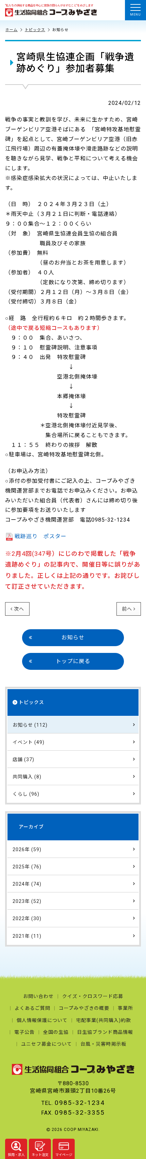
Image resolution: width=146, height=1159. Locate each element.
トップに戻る (73, 661)
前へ (127, 609)
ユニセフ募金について (46, 1044)
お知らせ (73, 637)
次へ (19, 609)
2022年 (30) (27, 918)
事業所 (125, 1008)
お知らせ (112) (30, 725)
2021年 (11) (27, 936)
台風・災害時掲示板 (103, 1044)
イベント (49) (28, 742)
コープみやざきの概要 (84, 1008)
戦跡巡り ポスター (41, 536)
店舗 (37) (23, 759)
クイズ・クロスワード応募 (92, 996)
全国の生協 (56, 1032)
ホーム (11, 30)
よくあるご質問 (32, 1008)
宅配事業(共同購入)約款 (103, 1020)
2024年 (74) (27, 884)
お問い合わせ (38, 996)
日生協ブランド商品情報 (105, 1032)
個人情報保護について (42, 1020)
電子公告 (24, 1032)
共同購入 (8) (27, 776)
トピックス (35, 30)
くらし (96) (26, 794)
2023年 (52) (27, 901)
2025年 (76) (27, 866)
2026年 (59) (27, 849)
